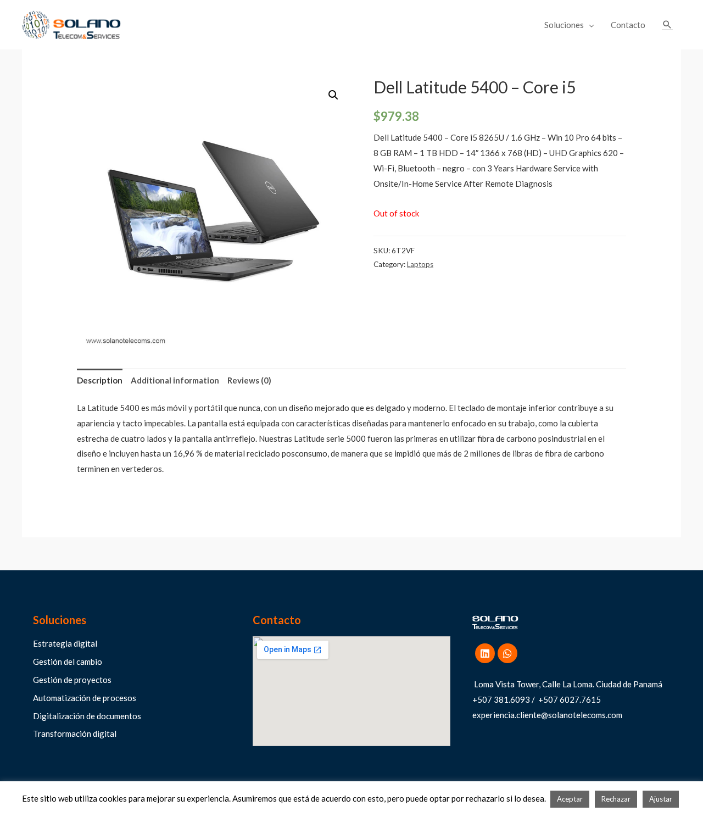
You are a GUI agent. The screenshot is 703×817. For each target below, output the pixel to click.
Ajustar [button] (660, 798)
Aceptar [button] (570, 798)
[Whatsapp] (507, 653)
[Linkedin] (485, 653)
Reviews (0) (249, 380)
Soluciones (564, 25)
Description (99, 380)
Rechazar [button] (616, 798)
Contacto (628, 25)
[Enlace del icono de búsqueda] (667, 24)
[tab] (99, 380)
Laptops (420, 264)
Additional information (175, 380)
